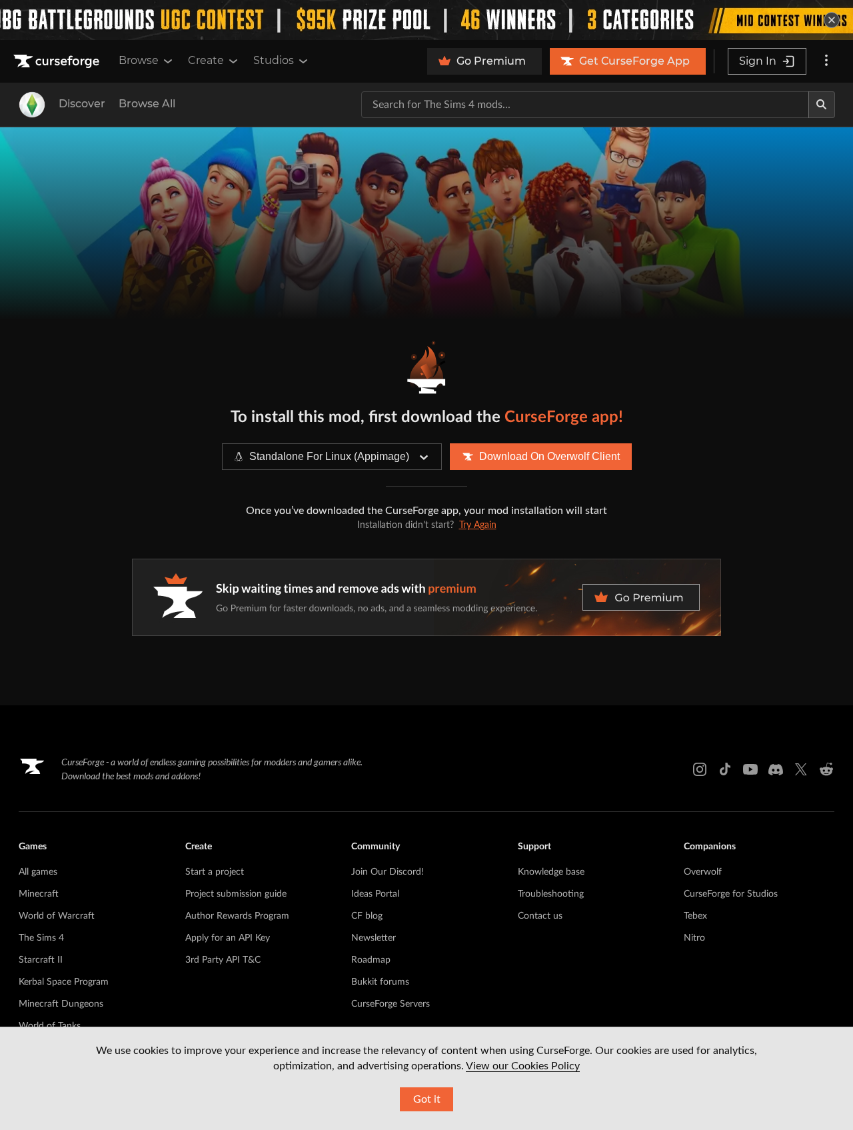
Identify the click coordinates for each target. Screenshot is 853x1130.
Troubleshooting (551, 894)
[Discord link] (776, 769)
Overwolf (703, 872)
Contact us (540, 916)
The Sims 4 (41, 938)
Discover (82, 103)
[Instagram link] (700, 769)
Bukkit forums (380, 982)
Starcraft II (41, 960)
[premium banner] (426, 597)
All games (38, 872)
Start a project (214, 872)
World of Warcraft (57, 916)
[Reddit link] (826, 769)
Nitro (694, 938)
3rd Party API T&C (223, 960)
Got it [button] (426, 1099)
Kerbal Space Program (64, 982)
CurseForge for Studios (731, 894)
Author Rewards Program (237, 916)
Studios (273, 60)
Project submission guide (236, 894)
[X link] (801, 769)
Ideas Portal (375, 894)
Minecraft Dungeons (61, 1004)
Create (206, 60)
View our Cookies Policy (523, 1066)
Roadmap (371, 960)
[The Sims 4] (32, 104)
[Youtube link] (750, 769)
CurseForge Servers (390, 1004)
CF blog (367, 916)
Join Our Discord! (387, 872)
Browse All (147, 103)
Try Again (477, 525)
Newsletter (373, 938)
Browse (139, 60)
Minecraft (39, 894)
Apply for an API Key (227, 938)
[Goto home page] (58, 61)
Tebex (695, 916)
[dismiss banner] (832, 20)
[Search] (821, 104)
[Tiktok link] (725, 769)
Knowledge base (551, 872)
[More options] (826, 61)
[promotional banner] (426, 20)
